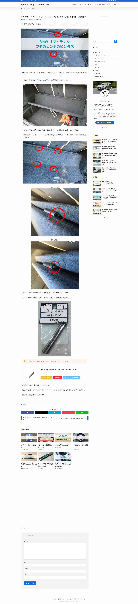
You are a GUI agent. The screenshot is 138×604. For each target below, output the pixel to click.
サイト (25, 574)
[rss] (112, 1)
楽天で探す (57, 377)
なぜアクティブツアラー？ (101, 55)
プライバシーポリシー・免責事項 (70, 599)
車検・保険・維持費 (100, 61)
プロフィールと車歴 (56, 599)
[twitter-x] (108, 1)
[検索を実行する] (115, 41)
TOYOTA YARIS (99, 76)
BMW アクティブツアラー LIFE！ (36, 5)
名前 (25, 562)
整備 (24, 19)
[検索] (116, 1)
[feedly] (110, 1)
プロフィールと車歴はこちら (105, 122)
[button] (27, 412)
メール (26, 568)
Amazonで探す (46, 377)
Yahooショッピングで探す (71, 377)
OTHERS (97, 70)
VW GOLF (97, 73)
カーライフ (97, 58)
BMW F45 (97, 52)
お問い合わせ (83, 599)
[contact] (114, 1)
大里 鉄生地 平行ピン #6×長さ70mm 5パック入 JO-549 (59, 370)
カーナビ (97, 67)
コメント (27, 541)
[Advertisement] (54, 499)
